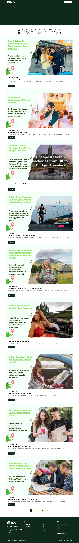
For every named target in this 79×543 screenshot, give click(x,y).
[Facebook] (58, 525)
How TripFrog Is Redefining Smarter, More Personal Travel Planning (22, 79)
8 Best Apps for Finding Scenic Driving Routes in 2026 (19, 393)
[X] (67, 525)
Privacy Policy (59, 540)
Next (46, 510)
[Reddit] (64, 525)
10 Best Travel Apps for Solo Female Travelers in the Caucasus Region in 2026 (25, 288)
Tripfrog (15, 540)
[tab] (19, 31)
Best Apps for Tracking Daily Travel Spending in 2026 (19, 446)
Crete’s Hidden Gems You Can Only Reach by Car (18, 341)
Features (26, 521)
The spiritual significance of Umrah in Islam (17, 132)
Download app (68, 2)
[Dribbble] (61, 525)
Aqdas (10, 77)
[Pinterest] (58, 527)
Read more (11, 86)
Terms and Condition (67, 540)
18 (42, 510)
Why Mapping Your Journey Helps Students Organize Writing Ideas (22, 499)
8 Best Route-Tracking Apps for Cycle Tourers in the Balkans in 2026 (23, 235)
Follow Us (59, 521)
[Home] (11, 1)
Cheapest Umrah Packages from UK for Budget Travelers (20, 183)
